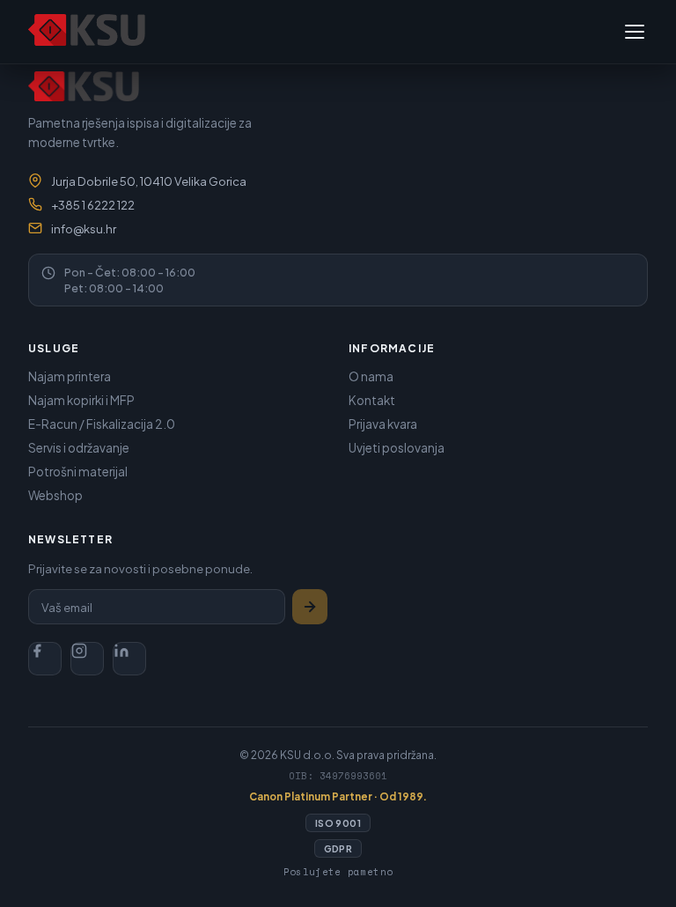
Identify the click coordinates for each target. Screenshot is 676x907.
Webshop (55, 495)
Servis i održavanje (78, 447)
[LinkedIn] (129, 658)
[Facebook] (45, 658)
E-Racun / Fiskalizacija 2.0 (101, 424)
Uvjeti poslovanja (397, 447)
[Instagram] (87, 658)
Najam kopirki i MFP (81, 400)
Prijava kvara (383, 424)
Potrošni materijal (78, 471)
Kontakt (372, 400)
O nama (371, 376)
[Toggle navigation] (634, 31)
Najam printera (69, 376)
